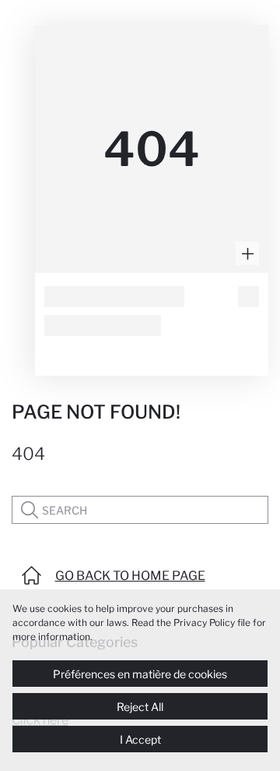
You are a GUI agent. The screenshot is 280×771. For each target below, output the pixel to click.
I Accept (140, 739)
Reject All (140, 706)
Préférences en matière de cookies (140, 674)
